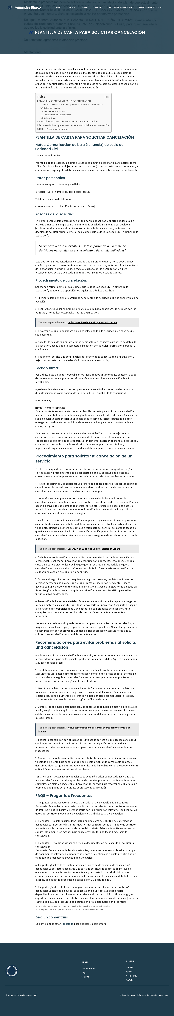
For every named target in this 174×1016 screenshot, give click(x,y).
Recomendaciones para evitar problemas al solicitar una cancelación (74, 125)
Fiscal (98, 7)
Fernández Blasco (28, 7)
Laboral (71, 7)
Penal (85, 7)
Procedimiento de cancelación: (57, 114)
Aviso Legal (164, 995)
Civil (58, 7)
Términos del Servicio (147, 995)
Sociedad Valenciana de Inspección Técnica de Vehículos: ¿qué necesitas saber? (75, 906)
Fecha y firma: (50, 118)
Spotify (129, 972)
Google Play (131, 976)
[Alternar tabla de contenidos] (106, 97)
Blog (83, 973)
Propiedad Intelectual (151, 7)
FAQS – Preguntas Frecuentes (54, 129)
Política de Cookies (128, 995)
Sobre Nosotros (88, 968)
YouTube (129, 967)
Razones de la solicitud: (54, 111)
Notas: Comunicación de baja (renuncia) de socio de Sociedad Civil (73, 104)
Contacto (85, 977)
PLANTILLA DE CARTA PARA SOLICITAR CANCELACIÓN (65, 101)
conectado (67, 923)
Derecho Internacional (120, 7)
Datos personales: (52, 108)
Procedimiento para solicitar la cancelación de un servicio (68, 121)
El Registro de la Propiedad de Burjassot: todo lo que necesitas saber (71, 909)
